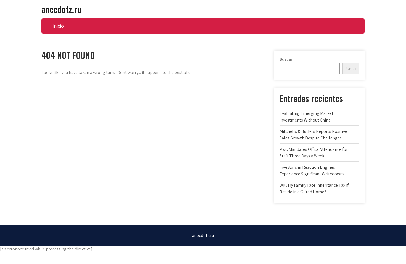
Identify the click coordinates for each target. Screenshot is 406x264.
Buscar (286, 59)
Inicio (58, 26)
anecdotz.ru (61, 8)
